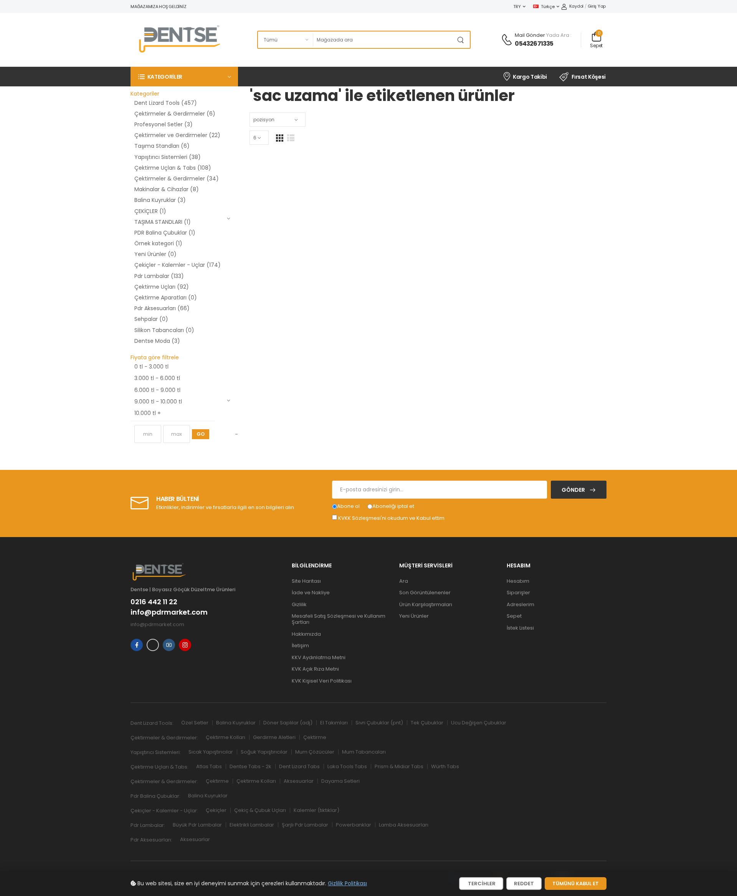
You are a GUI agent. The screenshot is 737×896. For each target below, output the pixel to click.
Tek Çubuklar (427, 722)
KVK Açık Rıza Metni (315, 669)
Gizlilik (299, 604)
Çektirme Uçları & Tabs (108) (172, 168)
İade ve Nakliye (311, 592)
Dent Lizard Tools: (152, 723)
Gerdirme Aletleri (274, 737)
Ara (403, 581)
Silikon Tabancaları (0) (164, 330)
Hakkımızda (306, 634)
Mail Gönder (530, 35)
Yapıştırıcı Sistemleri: (156, 752)
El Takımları (334, 722)
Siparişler (518, 592)
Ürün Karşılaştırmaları (425, 604)
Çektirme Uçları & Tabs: (159, 766)
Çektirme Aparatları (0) (165, 297)
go (201, 434)
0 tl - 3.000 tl (151, 366)
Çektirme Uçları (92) (161, 287)
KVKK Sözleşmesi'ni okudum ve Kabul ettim (391, 518)
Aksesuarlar (299, 781)
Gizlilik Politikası (347, 883)
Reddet (524, 883)
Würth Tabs (445, 766)
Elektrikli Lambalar (252, 824)
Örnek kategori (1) (158, 243)
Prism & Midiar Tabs (399, 766)
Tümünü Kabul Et (575, 883)
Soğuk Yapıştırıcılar (264, 751)
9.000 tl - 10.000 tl (158, 401)
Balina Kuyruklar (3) (160, 200)
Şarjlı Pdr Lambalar (305, 824)
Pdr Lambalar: (148, 825)
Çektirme (314, 737)
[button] (184, 76)
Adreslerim (520, 604)
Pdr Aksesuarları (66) (162, 308)
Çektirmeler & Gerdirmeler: (164, 737)
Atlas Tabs (209, 766)
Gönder (574, 490)
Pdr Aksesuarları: (151, 839)
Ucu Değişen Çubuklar (478, 722)
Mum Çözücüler (314, 751)
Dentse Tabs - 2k (250, 766)
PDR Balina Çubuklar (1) (164, 232)
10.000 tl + (147, 413)
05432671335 (534, 43)
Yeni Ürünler (414, 616)
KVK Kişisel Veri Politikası (322, 680)
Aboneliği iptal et (393, 506)
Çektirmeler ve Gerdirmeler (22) (177, 135)
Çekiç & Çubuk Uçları (260, 810)
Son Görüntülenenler (425, 592)
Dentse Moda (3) (157, 341)
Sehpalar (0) (151, 319)
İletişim (300, 645)
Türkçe (547, 6)
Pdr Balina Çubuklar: (155, 796)
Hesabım (518, 581)
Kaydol (576, 6)
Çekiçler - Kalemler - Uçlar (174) (177, 265)
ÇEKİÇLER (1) (150, 211)
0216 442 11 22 (154, 601)
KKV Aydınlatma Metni (318, 657)
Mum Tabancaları (364, 751)
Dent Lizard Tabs (299, 766)
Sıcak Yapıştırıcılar (210, 751)
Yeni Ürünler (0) (155, 254)
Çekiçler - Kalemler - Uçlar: (164, 810)
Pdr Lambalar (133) (159, 276)
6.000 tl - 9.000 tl (157, 390)
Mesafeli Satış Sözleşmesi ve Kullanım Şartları (338, 619)
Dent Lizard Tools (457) (165, 103)
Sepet (514, 616)
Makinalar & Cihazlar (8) (166, 189)
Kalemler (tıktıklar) (316, 810)
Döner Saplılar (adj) (287, 722)
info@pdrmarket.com (169, 612)
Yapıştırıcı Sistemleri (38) (167, 157)
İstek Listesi (520, 627)
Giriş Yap (597, 6)
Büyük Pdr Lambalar (197, 824)
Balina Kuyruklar (236, 722)
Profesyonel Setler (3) (163, 124)
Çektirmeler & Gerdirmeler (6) (174, 113)
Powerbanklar (353, 824)
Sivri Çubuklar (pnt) (379, 722)
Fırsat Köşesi (589, 77)
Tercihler (481, 883)
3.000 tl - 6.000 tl (157, 378)
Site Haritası (306, 581)
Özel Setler (194, 722)
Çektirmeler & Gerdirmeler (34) (176, 178)
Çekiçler (216, 810)
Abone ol (348, 506)
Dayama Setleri (340, 781)
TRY (517, 6)
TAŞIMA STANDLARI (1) (162, 222)
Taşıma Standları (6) (162, 146)
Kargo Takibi (530, 77)
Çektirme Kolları (225, 737)
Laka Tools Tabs (347, 766)
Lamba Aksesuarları (403, 824)
